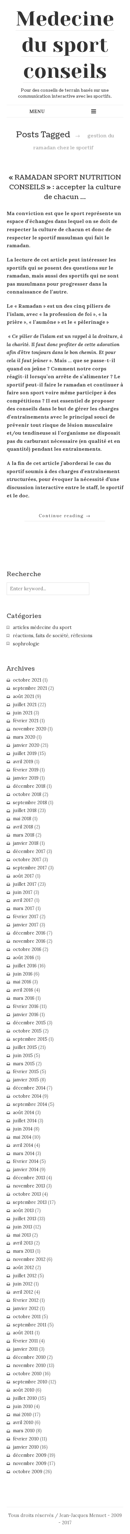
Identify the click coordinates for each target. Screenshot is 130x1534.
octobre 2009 (27, 1471)
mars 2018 (23, 835)
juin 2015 (23, 1055)
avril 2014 (23, 1145)
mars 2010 (24, 1431)
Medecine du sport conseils (65, 45)
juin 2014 (22, 1129)
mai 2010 (22, 1414)
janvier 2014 (25, 1169)
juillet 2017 (25, 884)
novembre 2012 (29, 1259)
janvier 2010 (26, 1447)
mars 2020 (24, 737)
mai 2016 (22, 982)
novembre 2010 (29, 1365)
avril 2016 (23, 990)
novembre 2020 (29, 729)
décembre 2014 (29, 1088)
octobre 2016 (27, 949)
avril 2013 (23, 1243)
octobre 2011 (27, 1316)
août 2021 (23, 696)
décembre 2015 (29, 1023)
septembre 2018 (30, 802)
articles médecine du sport (42, 627)
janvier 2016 (25, 1014)
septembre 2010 (30, 1382)
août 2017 (23, 876)
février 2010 (26, 1439)
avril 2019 (23, 761)
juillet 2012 (25, 1276)
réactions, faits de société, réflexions (52, 635)
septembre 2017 (30, 868)
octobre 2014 (27, 1096)
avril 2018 (23, 827)
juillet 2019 (25, 753)
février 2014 (25, 1161)
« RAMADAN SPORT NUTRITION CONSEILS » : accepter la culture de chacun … (65, 187)
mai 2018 (22, 818)
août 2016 (23, 957)
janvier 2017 (25, 925)
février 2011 (25, 1341)
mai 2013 (22, 1235)
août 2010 (23, 1390)
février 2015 (26, 1071)
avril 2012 (23, 1292)
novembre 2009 (29, 1463)
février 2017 (25, 916)
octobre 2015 (27, 1031)
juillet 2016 (25, 966)
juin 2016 (22, 974)
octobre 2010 (27, 1374)
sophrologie (26, 644)
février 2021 (25, 721)
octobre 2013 (27, 1194)
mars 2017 (23, 908)
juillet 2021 (25, 704)
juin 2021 (22, 713)
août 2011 (23, 1333)
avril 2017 (23, 900)
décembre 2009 (29, 1455)
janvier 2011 (25, 1349)
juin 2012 (22, 1284)
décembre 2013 (29, 1178)
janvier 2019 (25, 778)
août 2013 (23, 1210)
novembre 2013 (29, 1186)
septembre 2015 (30, 1039)
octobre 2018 (27, 794)
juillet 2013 (24, 1219)
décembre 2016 (29, 933)
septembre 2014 (30, 1104)
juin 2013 (22, 1227)
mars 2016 (23, 998)
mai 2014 (22, 1137)
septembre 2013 (30, 1202)
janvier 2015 (26, 1080)
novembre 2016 (29, 941)
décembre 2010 (29, 1357)
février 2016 (25, 1006)
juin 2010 (23, 1406)
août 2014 (23, 1112)
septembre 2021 (30, 688)
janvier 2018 (25, 843)
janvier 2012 (25, 1308)
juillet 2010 (25, 1398)
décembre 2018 (29, 786)
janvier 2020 (26, 745)
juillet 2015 (25, 1047)
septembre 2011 (29, 1325)
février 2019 (25, 770)
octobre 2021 (27, 680)
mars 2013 (23, 1251)
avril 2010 (23, 1422)
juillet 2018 (25, 810)
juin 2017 (22, 892)
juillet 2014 (25, 1121)
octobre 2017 (27, 859)
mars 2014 (23, 1153)
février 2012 (25, 1300)
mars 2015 (24, 1064)
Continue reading (65, 515)
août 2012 (23, 1267)
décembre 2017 (29, 851)
